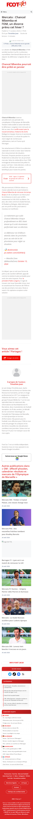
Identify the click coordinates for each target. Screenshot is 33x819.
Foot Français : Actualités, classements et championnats (14, 686)
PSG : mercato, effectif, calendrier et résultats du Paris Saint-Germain (15, 704)
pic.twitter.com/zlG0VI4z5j (14, 252)
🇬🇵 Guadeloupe (8, 746)
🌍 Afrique (6, 757)
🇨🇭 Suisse (6, 715)
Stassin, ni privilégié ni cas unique (11, 733)
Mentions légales (11, 783)
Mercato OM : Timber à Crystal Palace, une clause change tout (15, 501)
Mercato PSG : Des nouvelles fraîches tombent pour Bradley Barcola (13, 531)
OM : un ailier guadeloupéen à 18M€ (12, 748)
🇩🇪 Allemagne (7, 736)
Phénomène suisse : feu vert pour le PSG (13, 720)
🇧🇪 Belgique (7, 726)
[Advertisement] (16, 93)
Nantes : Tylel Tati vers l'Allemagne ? (12, 738)
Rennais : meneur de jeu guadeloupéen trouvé (14, 751)
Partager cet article (12, 358)
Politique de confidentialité (16, 792)
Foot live (14, 774)
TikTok (28, 776)
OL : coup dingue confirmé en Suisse (12, 717)
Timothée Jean (16, 384)
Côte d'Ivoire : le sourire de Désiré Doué (13, 764)
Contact (16, 787)
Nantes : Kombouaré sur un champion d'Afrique (15, 761)
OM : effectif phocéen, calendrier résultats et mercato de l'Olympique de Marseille (15, 699)
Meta (16, 776)
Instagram (22, 776)
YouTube (10, 778)
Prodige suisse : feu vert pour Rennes (12, 723)
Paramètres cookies (19, 778)
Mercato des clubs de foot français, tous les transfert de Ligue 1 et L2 (15, 691)
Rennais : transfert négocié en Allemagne (13, 741)
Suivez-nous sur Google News (16, 456)
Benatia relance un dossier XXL (11, 728)
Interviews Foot (7, 776)
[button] (31, 12)
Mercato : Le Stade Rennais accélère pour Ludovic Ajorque (15, 619)
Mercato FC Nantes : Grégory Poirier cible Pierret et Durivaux (15, 590)
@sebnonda (12, 249)
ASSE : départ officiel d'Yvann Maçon (12, 754)
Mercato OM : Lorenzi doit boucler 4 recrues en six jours (14, 647)
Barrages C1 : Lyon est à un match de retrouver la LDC (13, 561)
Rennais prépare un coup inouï (10, 730)
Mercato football (23, 774)
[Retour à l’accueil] (16, 4)
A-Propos (24, 783)
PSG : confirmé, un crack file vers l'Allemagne (14, 743)
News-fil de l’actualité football (11, 695)
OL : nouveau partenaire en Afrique (12, 759)
